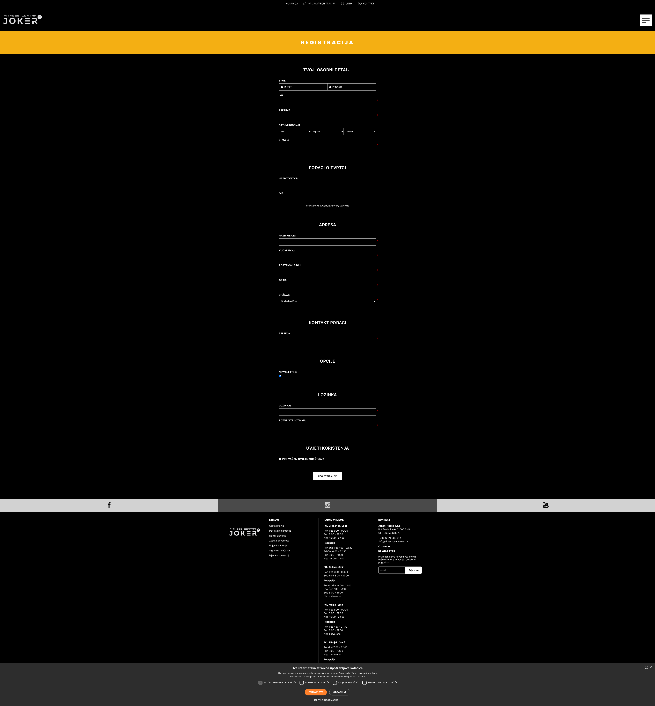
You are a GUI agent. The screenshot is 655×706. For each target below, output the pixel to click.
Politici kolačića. (357, 676)
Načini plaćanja (277, 535)
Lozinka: (285, 405)
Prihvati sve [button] (316, 692)
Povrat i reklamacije (280, 530)
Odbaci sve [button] (339, 692)
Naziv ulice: (287, 235)
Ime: (281, 95)
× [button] (651, 667)
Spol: (282, 80)
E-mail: (284, 139)
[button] (327, 700)
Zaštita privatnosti (279, 540)
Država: (284, 294)
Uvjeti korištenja (278, 545)
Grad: (283, 280)
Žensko (337, 87)
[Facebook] (109, 505)
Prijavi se (414, 570)
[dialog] (327, 684)
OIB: (281, 193)
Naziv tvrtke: (288, 178)
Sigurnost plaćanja (279, 550)
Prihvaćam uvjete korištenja (303, 458)
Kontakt (368, 3)
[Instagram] (327, 505)
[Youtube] (546, 505)
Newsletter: (288, 371)
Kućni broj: (287, 250)
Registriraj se (327, 476)
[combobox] (646, 667)
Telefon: (285, 333)
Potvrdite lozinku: (292, 420)
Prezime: (285, 110)
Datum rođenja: (290, 125)
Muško (288, 87)
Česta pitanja (276, 525)
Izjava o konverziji (279, 555)
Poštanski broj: (290, 265)
